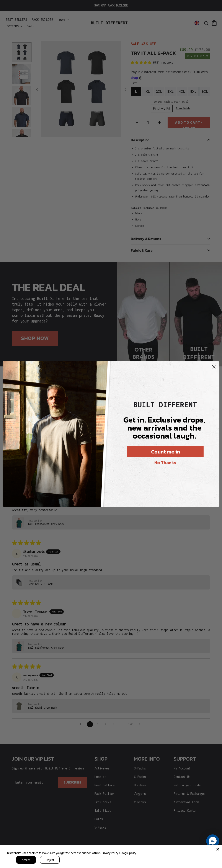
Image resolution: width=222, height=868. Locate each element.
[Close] (217, 849)
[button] (212, 840)
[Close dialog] (214, 367)
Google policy (127, 853)
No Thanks (165, 462)
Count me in (165, 451)
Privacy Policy (110, 853)
